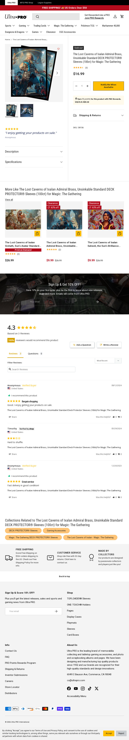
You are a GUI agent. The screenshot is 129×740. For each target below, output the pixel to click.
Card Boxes (73, 634)
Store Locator (12, 687)
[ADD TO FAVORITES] (58, 49)
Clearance (51, 32)
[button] (122, 16)
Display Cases (74, 616)
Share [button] (14, 417)
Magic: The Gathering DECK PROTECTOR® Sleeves (33, 537)
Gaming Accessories (56, 530)
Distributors (11, 693)
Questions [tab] (33, 353)
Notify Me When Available (108, 85)
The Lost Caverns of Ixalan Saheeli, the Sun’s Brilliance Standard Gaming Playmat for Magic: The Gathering (104, 244)
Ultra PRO (11, 3)
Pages (70, 610)
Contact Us (11, 650)
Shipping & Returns (15, 669)
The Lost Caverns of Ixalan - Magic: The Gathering (90, 537)
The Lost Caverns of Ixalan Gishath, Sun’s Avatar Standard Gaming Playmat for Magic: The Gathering (22, 244)
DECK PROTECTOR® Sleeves (23, 530)
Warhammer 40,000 (111, 25)
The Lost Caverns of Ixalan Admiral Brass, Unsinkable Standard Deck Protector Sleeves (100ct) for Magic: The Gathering (64, 410)
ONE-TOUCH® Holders (78, 604)
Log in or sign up (82, 101)
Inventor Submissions (16, 675)
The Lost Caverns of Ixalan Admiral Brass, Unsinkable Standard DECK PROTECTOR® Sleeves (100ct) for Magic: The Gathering (30, 39)
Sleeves (71, 628)
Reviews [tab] (13, 353)
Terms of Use (41, 730)
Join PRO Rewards (94, 18)
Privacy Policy (57, 730)
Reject (121, 733)
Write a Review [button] (110, 344)
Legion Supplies (44, 3)
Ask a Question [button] (83, 344)
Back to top (64, 576)
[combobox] (55, 16)
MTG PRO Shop (26, 3)
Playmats (72, 622)
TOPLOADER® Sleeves (78, 598)
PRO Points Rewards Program (20, 663)
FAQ (7, 657)
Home (7, 39)
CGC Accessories (67, 32)
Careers (9, 681)
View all (9, 199)
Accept (109, 733)
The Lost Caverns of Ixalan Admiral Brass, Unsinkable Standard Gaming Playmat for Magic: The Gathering (62, 244)
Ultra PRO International (20, 722)
